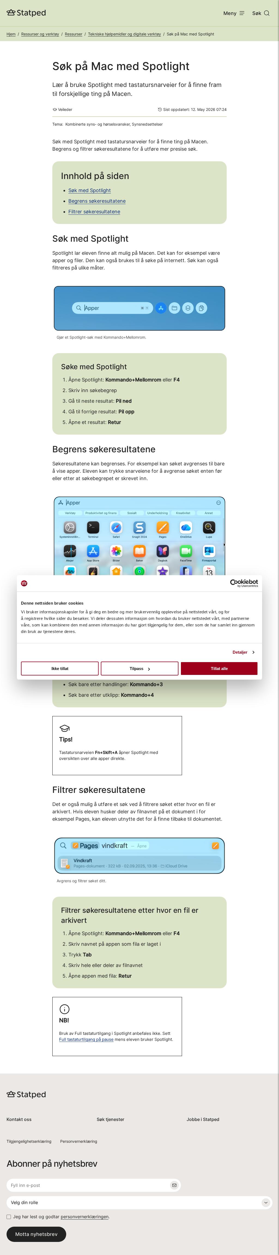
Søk (256, 13)
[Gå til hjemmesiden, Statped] (26, 13)
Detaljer (240, 652)
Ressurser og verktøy (40, 34)
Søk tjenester (110, 1119)
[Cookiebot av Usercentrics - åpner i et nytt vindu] (234, 583)
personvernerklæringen (84, 1216)
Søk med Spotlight (89, 190)
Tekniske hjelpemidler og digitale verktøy (124, 34)
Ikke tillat (59, 668)
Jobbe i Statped (203, 1119)
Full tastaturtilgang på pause (86, 1039)
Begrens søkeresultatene (97, 201)
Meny (229, 13)
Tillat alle (219, 668)
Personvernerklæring (78, 1141)
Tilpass (136, 668)
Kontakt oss (19, 1119)
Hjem (11, 34)
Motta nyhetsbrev (36, 1234)
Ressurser (73, 34)
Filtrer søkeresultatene (94, 211)
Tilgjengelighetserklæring (29, 1141)
